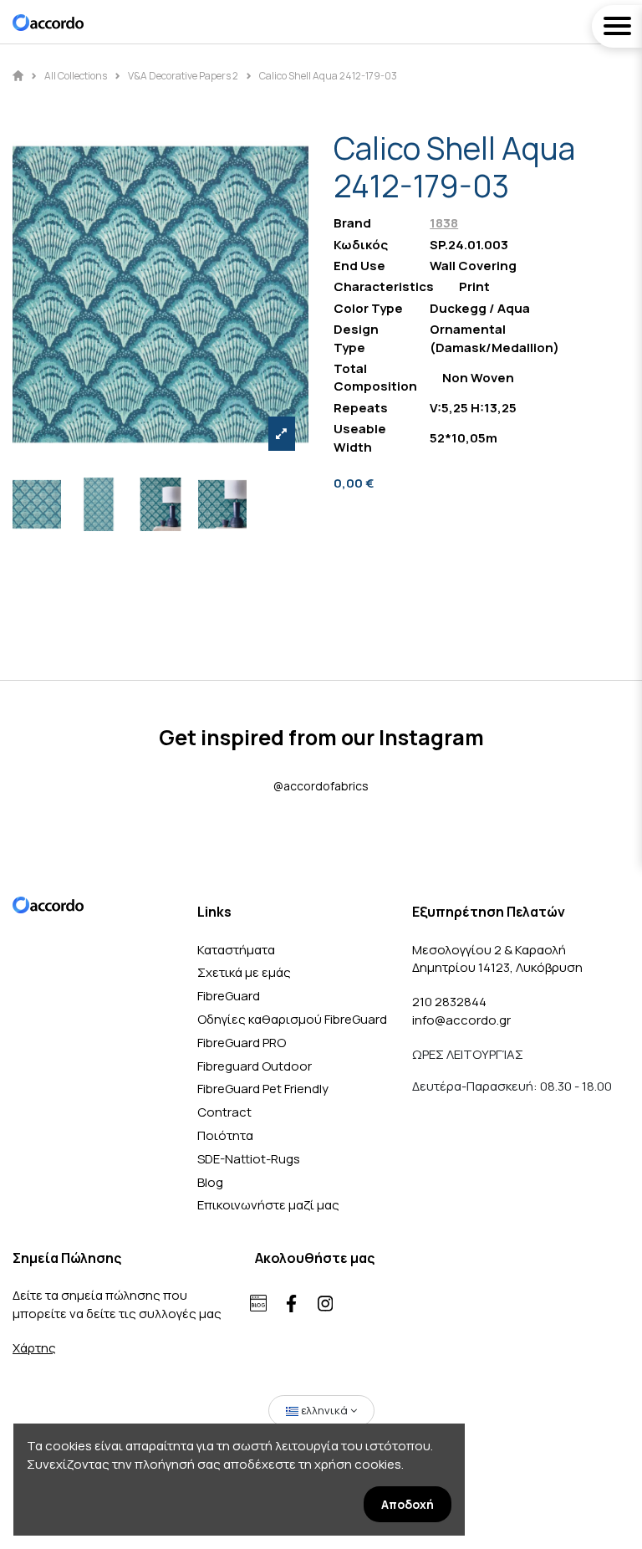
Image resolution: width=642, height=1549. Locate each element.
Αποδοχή (407, 1504)
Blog (210, 1182)
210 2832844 (449, 1001)
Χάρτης (34, 1348)
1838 (444, 223)
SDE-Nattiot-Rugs (248, 1159)
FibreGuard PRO (241, 1042)
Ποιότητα (225, 1135)
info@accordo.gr (461, 1020)
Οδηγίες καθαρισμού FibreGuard (292, 1019)
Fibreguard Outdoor (254, 1066)
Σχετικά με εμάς (244, 972)
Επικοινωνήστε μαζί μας (268, 1205)
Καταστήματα (236, 950)
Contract (224, 1112)
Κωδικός (361, 244)
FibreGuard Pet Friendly (263, 1088)
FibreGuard (228, 996)
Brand (352, 223)
